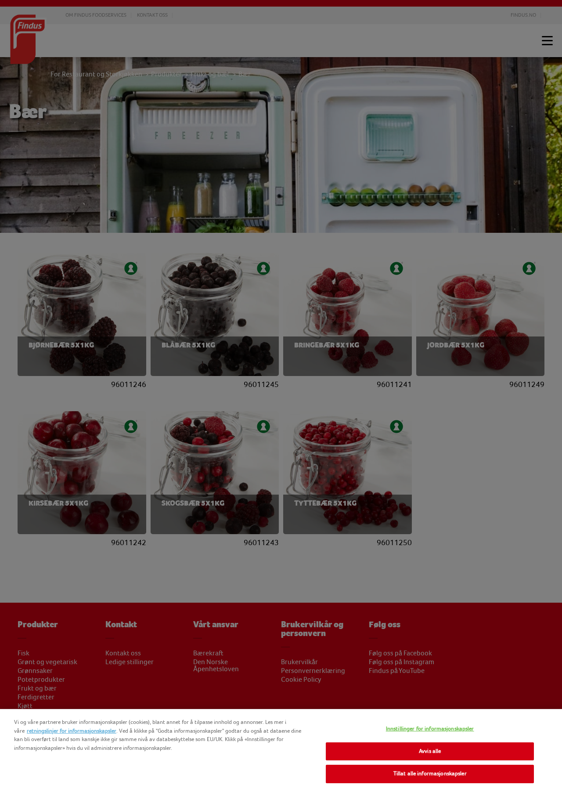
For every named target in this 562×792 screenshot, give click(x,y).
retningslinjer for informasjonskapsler (71, 731)
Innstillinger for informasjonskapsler (430, 729)
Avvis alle (430, 751)
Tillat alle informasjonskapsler (430, 773)
